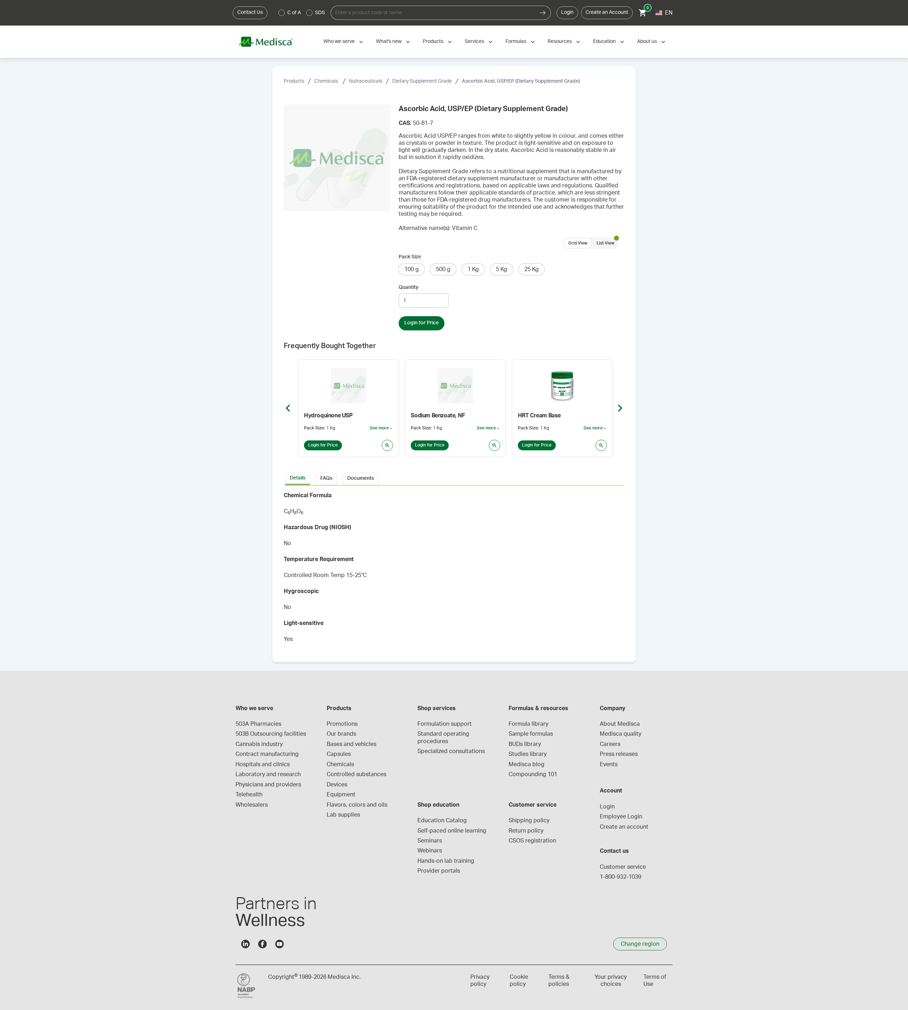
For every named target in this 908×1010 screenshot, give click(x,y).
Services (474, 41)
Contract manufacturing (267, 754)
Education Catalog (442, 820)
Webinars (429, 850)
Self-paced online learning (451, 831)
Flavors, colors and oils (357, 805)
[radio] (281, 13)
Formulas (515, 41)
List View (605, 243)
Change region (640, 944)
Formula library (528, 724)
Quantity (409, 287)
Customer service (623, 867)
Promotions (342, 724)
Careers (610, 744)
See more (381, 428)
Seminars (429, 841)
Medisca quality (620, 734)
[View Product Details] (387, 445)
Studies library (528, 754)
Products (433, 41)
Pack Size (410, 256)
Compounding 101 (533, 774)
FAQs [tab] (326, 478)
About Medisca (620, 724)
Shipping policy (529, 820)
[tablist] (454, 478)
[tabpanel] (454, 569)
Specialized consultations (451, 751)
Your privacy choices (610, 980)
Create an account (624, 827)
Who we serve (339, 41)
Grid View (577, 243)
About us (647, 41)
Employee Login (621, 816)
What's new (389, 41)
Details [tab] (297, 478)
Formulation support (444, 724)
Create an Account (607, 12)
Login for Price (421, 322)
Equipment (341, 794)
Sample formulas (531, 734)
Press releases (619, 754)
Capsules (339, 754)
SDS (320, 12)
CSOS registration (532, 841)
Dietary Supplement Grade (422, 81)
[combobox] (433, 13)
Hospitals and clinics (263, 764)
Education (604, 41)
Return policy (526, 831)
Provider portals (438, 871)
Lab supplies (343, 815)
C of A (294, 12)
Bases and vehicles (351, 744)
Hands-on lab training (445, 861)
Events (609, 764)
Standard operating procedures (444, 737)
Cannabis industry (259, 744)
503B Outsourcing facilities (271, 734)
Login (567, 12)
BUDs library (525, 744)
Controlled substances (356, 774)
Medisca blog (526, 764)
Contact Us (250, 12)
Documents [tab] (360, 478)
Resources (560, 41)
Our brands (341, 734)
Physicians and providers (268, 784)
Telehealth (249, 794)
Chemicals (326, 81)
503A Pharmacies (258, 724)
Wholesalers (252, 805)
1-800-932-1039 (620, 877)
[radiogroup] (302, 13)
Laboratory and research (268, 774)
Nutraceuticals (365, 81)
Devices (337, 784)
